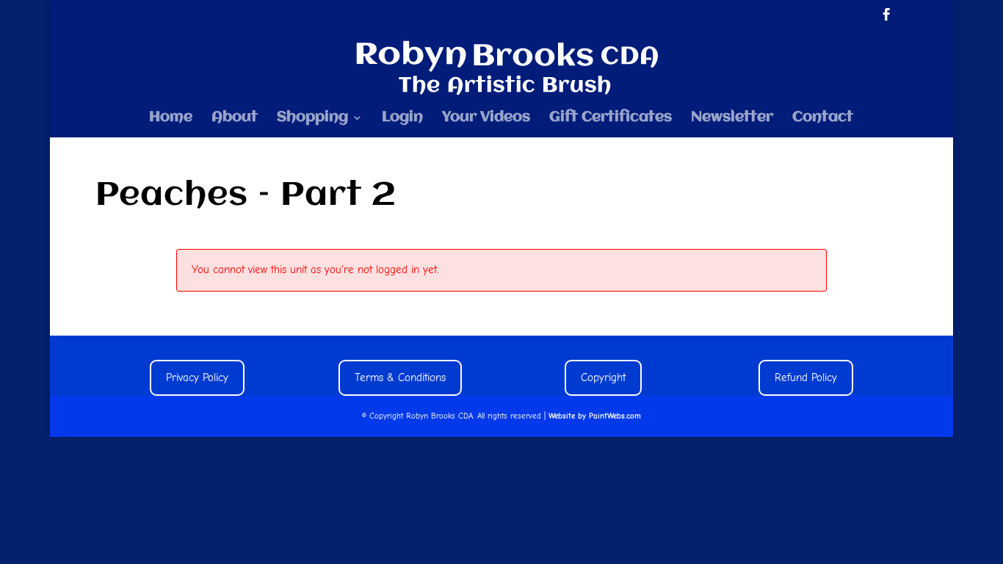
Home (170, 118)
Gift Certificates (610, 118)
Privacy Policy (197, 377)
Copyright (603, 377)
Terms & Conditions (400, 377)
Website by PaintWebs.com (594, 416)
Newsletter (732, 118)
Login (402, 118)
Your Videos (486, 118)
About (234, 118)
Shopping (312, 118)
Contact (822, 118)
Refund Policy (806, 377)
